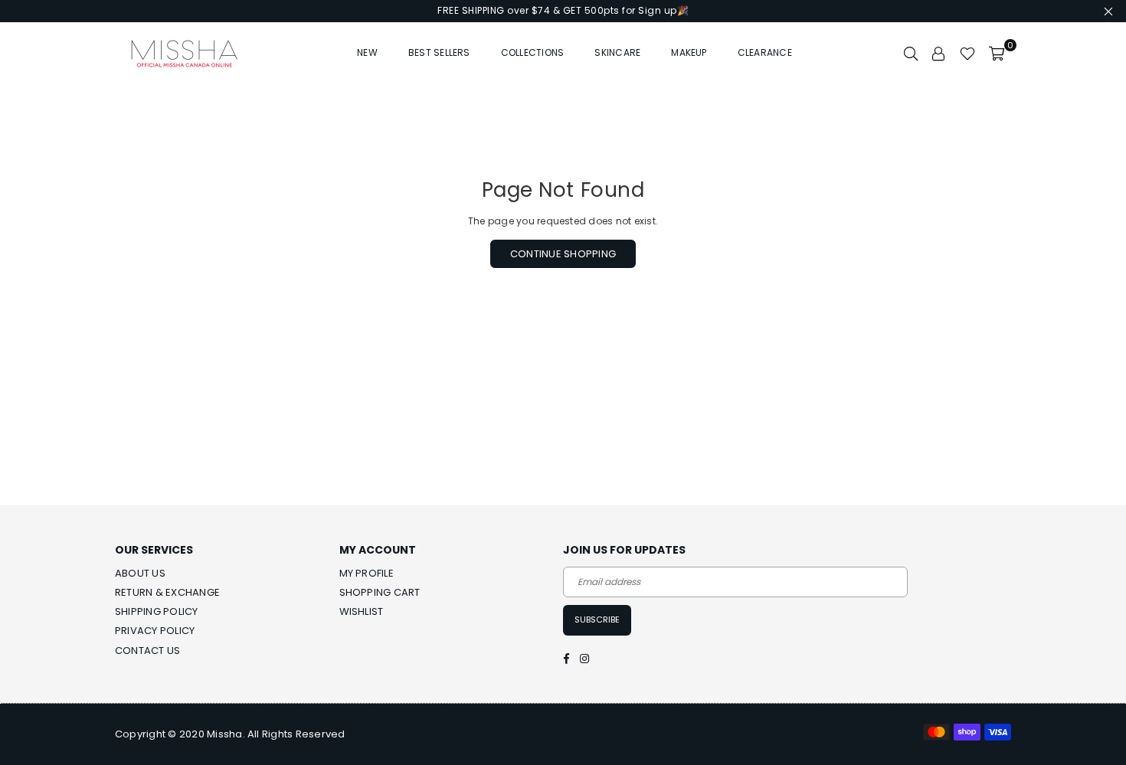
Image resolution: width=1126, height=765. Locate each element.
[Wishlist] (967, 52)
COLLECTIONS (533, 52)
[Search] (911, 52)
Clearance (765, 52)
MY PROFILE (366, 573)
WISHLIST (361, 611)
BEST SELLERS (439, 52)
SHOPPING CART (380, 592)
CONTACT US (147, 650)
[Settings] (939, 52)
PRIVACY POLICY (155, 630)
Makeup (688, 52)
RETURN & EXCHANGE (167, 592)
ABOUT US (140, 573)
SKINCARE (617, 52)
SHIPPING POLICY (156, 611)
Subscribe (597, 619)
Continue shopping (563, 254)
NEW (367, 52)
